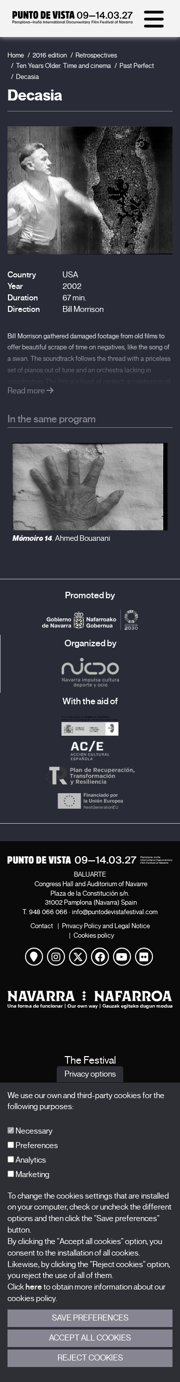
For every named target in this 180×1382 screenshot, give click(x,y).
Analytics (30, 1160)
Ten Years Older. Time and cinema (63, 65)
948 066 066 (48, 912)
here (34, 1287)
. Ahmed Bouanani (61, 538)
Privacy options (90, 1074)
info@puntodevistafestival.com (115, 912)
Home (16, 55)
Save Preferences (90, 1318)
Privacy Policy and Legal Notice (106, 926)
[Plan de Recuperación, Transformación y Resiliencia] (90, 776)
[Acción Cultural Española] (90, 751)
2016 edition (49, 55)
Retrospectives (96, 55)
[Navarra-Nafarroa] (90, 1000)
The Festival (90, 1060)
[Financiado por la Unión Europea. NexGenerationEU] (90, 801)
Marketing (32, 1175)
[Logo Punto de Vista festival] (90, 860)
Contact (41, 926)
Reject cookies (90, 1358)
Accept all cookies (90, 1338)
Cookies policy (94, 935)
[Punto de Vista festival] (72, 21)
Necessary (33, 1131)
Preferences (36, 1146)
